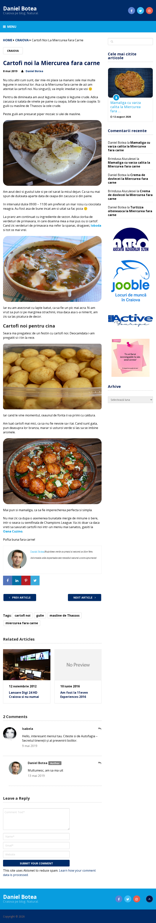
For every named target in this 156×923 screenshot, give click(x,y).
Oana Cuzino (12, 531)
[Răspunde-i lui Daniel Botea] (100, 763)
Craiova (22, 40)
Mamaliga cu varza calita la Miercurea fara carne (129, 146)
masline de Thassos (65, 615)
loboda (96, 225)
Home (7, 40)
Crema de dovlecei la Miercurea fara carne (128, 179)
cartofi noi (22, 615)
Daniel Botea (20, 8)
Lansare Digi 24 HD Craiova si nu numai (24, 694)
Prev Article (21, 597)
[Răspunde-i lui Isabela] (100, 729)
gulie (40, 615)
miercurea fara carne (22, 623)
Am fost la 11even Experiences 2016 (74, 694)
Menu (11, 27)
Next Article (83, 597)
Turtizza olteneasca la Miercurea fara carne (130, 211)
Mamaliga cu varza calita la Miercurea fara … (125, 106)
